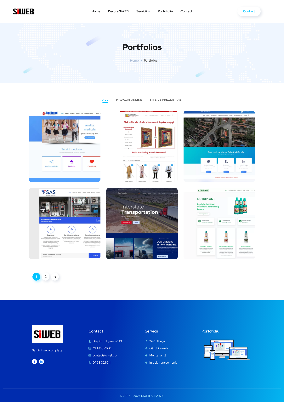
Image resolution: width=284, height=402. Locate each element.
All (105, 99)
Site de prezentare (166, 99)
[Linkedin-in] (41, 361)
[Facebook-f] (34, 361)
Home (96, 11)
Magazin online (129, 99)
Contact (186, 11)
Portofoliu (165, 11)
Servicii (141, 11)
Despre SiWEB (118, 11)
